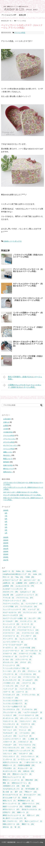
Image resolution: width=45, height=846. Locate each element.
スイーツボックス (33, 650)
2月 (6, 530)
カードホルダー (10, 621)
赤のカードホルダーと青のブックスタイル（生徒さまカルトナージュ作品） (28, 344)
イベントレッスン (9, 439)
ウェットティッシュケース (14, 609)
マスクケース (27, 724)
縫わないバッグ (8, 468)
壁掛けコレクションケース (14, 777)
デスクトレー (34, 671)
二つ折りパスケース (32, 762)
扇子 (18, 792)
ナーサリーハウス (31, 677)
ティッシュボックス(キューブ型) (16, 668)
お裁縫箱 (21, 583)
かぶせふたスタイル (25, 586)
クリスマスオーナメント (27, 630)
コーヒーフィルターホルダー (15, 645)
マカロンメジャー (27, 721)
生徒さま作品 (7, 465)
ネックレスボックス (11, 680)
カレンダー (35, 618)
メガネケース (9, 742)
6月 (6, 519)
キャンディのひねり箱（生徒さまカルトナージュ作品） (22, 495)
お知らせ (6, 422)
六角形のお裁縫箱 (26, 765)
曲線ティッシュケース (12, 806)
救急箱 (26, 798)
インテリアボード (33, 603)
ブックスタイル (29, 709)
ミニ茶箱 (32, 739)
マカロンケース (10, 721)
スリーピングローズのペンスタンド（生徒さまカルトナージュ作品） (28, 299)
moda (37, 574)
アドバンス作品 (19, 32)
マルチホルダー (10, 733)
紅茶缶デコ (9, 812)
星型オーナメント (30, 803)
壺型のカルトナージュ (21, 783)
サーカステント (10, 648)
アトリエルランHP (8, 15)
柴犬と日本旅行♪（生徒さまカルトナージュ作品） (25, 378)
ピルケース (21, 692)
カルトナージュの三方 (12, 615)
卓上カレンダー (25, 768)
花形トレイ (33, 815)
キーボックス (9, 627)
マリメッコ (25, 730)
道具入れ (7, 827)
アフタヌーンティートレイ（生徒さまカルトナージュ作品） (28, 328)
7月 (6, 516)
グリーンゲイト (10, 639)
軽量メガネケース (11, 824)
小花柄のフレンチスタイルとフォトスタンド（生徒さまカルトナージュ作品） (24, 386)
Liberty (6, 241)
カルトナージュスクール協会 (14, 618)
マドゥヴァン (25, 727)
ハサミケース (28, 683)
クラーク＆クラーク (26, 627)
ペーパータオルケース (28, 715)
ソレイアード (25, 656)
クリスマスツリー (11, 633)
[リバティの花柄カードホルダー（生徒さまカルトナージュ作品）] (6, 317)
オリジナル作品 (8, 442)
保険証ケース (9, 765)
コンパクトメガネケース (13, 642)
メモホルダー (9, 745)
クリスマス (9, 630)
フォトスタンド (10, 698)
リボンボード (25, 753)
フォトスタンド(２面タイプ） (15, 700)
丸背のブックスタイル (12, 762)
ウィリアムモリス (28, 606)
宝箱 (25, 786)
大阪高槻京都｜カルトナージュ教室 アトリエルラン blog (25, 842)
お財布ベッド (35, 583)
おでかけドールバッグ (12, 580)
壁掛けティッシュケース (13, 780)
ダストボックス (10, 662)
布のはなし (7, 455)
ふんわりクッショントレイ (26, 595)
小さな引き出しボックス (13, 789)
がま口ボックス (10, 592)
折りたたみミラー (32, 795)
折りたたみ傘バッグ (11, 798)
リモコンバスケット (29, 756)
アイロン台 (8, 598)
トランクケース (10, 674)
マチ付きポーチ (10, 727)
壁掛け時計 (31, 780)
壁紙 (6, 783)
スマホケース (9, 653)
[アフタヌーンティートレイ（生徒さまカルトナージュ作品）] (6, 331)
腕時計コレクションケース (14, 815)
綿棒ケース (22, 812)
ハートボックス (15, 241)
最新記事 (22, 15)
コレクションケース (28, 639)
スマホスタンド (10, 656)
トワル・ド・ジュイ (12, 677)
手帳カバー (31, 792)
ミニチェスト (9, 736)
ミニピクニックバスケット (14, 739)
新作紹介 (6, 462)
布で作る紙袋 (31, 789)
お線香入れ (8, 583)
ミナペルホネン (26, 733)
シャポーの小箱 (27, 648)
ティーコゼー (9, 671)
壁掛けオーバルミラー (22, 774)
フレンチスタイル (11, 709)
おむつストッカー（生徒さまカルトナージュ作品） (20, 492)
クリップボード (28, 636)
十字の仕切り (9, 768)
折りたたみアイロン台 (12, 795)
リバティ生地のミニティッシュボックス (18, 750)
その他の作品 (7, 432)
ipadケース (8, 571)
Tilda (19, 577)
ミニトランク (25, 736)
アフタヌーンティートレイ (14, 600)
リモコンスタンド (10, 756)
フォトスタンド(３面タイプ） (15, 703)
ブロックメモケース (12, 712)
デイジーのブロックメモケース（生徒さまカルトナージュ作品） (28, 270)
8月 (6, 513)
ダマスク (25, 662)
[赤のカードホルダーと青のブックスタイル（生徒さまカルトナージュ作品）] (6, 346)
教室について (7, 459)
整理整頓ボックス (26, 800)
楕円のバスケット (11, 809)
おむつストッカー (32, 580)
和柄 (6, 774)
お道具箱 (8, 586)
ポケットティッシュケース (31, 718)
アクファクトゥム (24, 598)
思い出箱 (7, 792)
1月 (6, 533)
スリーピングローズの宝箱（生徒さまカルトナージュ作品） (28, 357)
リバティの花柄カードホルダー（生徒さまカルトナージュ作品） (28, 314)
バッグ (24, 686)
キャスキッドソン (28, 621)
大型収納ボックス (11, 786)
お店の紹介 (7, 419)
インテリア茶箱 (10, 606)
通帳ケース (28, 824)
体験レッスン (7, 452)
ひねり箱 (8, 595)
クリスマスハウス (30, 633)
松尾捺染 (30, 806)
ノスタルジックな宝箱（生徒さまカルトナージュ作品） (28, 256)
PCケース (8, 577)
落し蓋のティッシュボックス (14, 818)
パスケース (8, 692)
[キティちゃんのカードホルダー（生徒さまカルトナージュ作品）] (6, 288)
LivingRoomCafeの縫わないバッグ (17, 574)
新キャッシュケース (11, 803)
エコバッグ (33, 609)
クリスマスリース (10, 636)
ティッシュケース (11, 665)
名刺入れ (28, 771)
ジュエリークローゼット (13, 650)
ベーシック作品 (8, 449)
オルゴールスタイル (12, 612)
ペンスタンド (9, 715)
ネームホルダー (29, 680)
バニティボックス (27, 689)
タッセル (8, 659)
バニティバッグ (10, 689)
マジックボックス (10, 724)
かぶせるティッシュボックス (14, 589)
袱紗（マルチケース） (12, 821)
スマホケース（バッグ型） (30, 653)
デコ (21, 671)
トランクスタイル (27, 674)
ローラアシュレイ (26, 759)
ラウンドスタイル (27, 745)
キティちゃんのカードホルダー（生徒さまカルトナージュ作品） (28, 285)
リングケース (9, 759)
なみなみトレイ (27, 592)
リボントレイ (9, 753)
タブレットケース (23, 659)
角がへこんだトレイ (33, 821)
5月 (6, 522)
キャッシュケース (11, 624)
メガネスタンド (25, 742)
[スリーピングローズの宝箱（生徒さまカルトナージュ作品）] (6, 360)
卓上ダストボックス (12, 771)
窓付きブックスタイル (31, 809)
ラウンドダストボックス (13, 748)
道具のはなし (7, 472)
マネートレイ (9, 730)
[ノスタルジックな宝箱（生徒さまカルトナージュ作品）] (6, 259)
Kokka (20, 571)
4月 (6, 524)
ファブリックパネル (30, 695)
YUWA (29, 577)
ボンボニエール (10, 718)
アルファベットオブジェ (13, 603)
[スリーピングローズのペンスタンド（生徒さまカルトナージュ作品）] (6, 302)
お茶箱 (5, 425)
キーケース (27, 624)
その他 (5, 429)
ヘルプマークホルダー (32, 712)
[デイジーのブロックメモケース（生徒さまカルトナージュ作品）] (6, 273)
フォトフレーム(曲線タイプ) (14, 706)
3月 (6, 527)
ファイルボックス (11, 695)
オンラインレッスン (10, 445)
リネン (30, 748)
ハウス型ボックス (11, 683)
